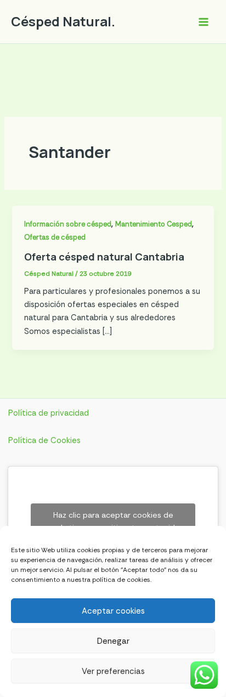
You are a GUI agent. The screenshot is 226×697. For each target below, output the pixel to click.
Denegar (113, 641)
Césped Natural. (63, 21)
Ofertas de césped (55, 237)
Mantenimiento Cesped (153, 224)
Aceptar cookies (113, 610)
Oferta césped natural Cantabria (104, 256)
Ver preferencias (113, 671)
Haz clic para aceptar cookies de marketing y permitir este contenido (113, 521)
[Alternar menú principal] (203, 21)
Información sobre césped (67, 224)
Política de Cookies (44, 440)
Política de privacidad (48, 413)
